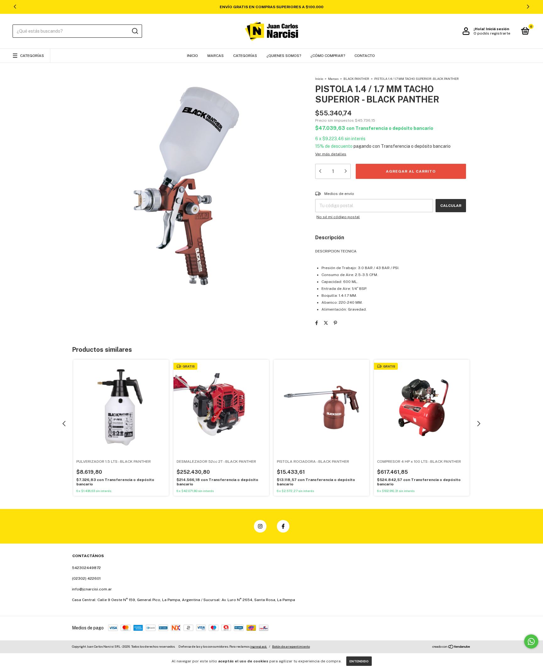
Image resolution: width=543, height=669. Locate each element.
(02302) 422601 (86, 578)
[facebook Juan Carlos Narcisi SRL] (283, 526)
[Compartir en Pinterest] (335, 322)
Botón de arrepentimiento (291, 646)
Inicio (192, 55)
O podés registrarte (492, 33)
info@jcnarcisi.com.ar (92, 589)
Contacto (364, 55)
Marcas (215, 55)
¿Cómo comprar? (327, 55)
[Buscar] (134, 31)
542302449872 (86, 568)
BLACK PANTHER (356, 78)
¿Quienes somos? (283, 55)
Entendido (359, 661)
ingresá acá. (258, 646)
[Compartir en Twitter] (326, 322)
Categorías (32, 55)
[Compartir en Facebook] (316, 322)
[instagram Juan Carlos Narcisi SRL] (260, 526)
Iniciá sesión (497, 29)
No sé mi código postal (338, 217)
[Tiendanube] (451, 647)
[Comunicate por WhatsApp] (531, 641)
